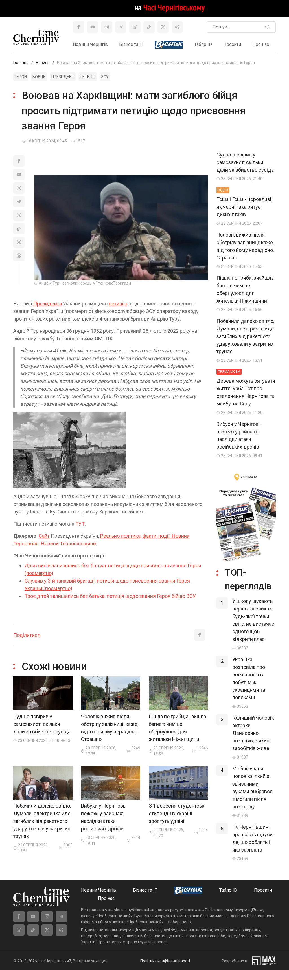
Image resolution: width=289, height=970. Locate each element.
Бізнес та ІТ (131, 44)
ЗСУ (105, 76)
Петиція (88, 76)
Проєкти (232, 44)
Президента (47, 304)
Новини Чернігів (90, 44)
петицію (118, 304)
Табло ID (203, 44)
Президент (62, 76)
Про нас (260, 44)
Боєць (39, 76)
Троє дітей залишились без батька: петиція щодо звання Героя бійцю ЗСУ (110, 596)
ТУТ (80, 524)
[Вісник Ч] (169, 45)
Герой (21, 76)
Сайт (44, 536)
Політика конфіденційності (165, 961)
